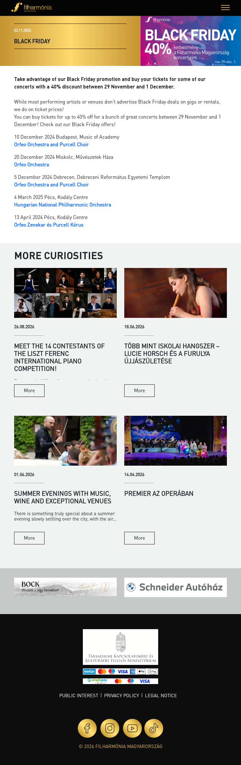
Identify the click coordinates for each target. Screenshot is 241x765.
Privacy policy (121, 695)
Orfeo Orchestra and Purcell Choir (52, 144)
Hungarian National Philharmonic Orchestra (62, 204)
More (29, 390)
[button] (225, 8)
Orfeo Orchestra (31, 164)
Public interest (78, 695)
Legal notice (161, 695)
